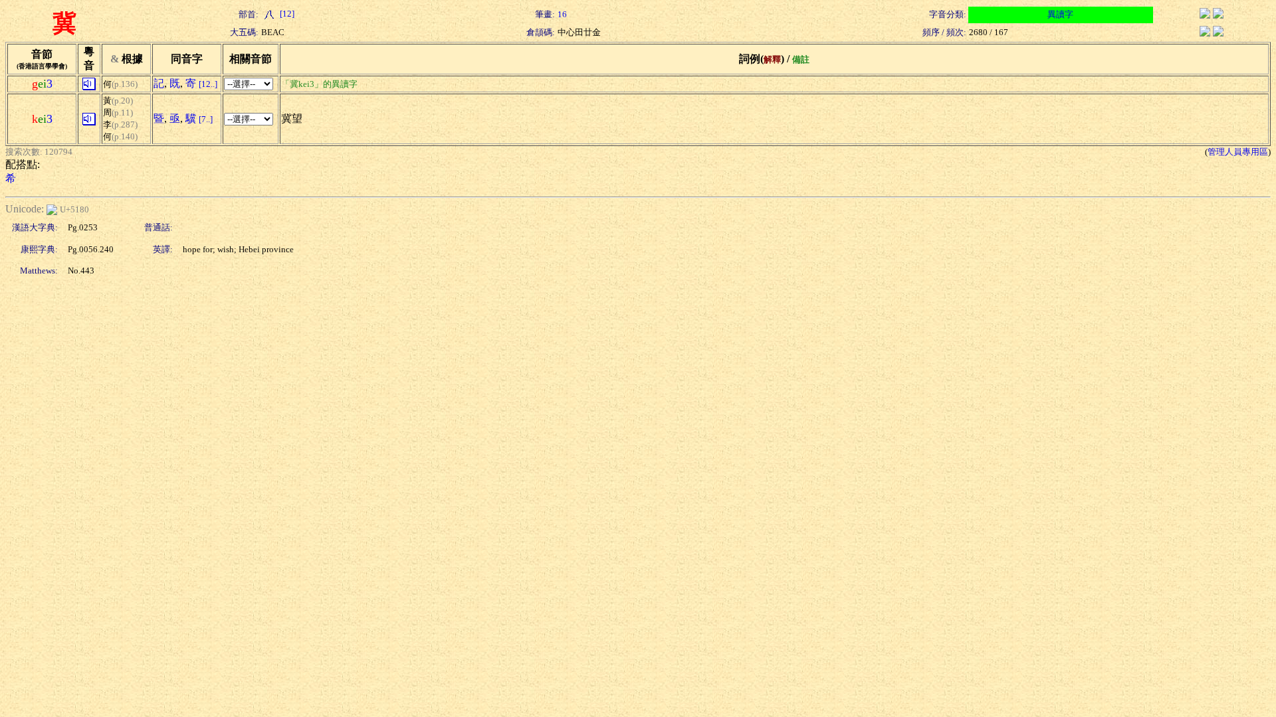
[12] (286, 14)
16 (562, 14)
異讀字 (1060, 14)
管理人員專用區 (1238, 152)
